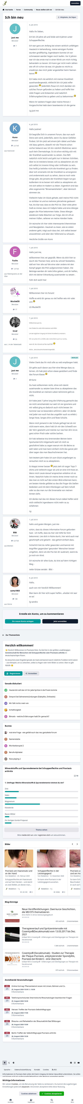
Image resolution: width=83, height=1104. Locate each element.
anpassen (26, 1087)
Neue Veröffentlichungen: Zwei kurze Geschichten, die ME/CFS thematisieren (49, 911)
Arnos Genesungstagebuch (43, 915)
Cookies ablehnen (29, 1093)
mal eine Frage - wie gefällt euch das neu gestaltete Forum (33, 732)
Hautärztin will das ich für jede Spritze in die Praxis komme (33, 690)
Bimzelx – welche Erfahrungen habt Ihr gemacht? (29, 716)
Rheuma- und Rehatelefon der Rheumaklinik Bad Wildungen (36, 1021)
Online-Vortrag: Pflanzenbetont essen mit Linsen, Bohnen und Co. (38, 986)
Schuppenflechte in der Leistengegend (48, 872)
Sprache (7, 1070)
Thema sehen (41, 830)
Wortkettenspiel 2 (16, 745)
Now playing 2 (15, 759)
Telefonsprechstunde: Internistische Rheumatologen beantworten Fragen (42, 998)
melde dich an (27, 835)
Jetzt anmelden (60, 621)
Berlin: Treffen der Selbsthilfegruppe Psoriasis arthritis (34, 1033)
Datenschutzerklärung (23, 1070)
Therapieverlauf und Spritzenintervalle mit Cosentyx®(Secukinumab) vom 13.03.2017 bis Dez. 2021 (49, 931)
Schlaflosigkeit (15, 710)
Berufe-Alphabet (15, 752)
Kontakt (37, 1070)
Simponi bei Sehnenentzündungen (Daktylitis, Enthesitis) (32, 696)
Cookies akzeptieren (53, 1093)
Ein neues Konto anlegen (23, 621)
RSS (55, 1070)
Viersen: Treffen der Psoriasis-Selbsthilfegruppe (31, 1009)
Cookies (46, 1070)
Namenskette (14, 739)
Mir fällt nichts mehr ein (19, 703)
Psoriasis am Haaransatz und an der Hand (18, 872)
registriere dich (44, 835)
